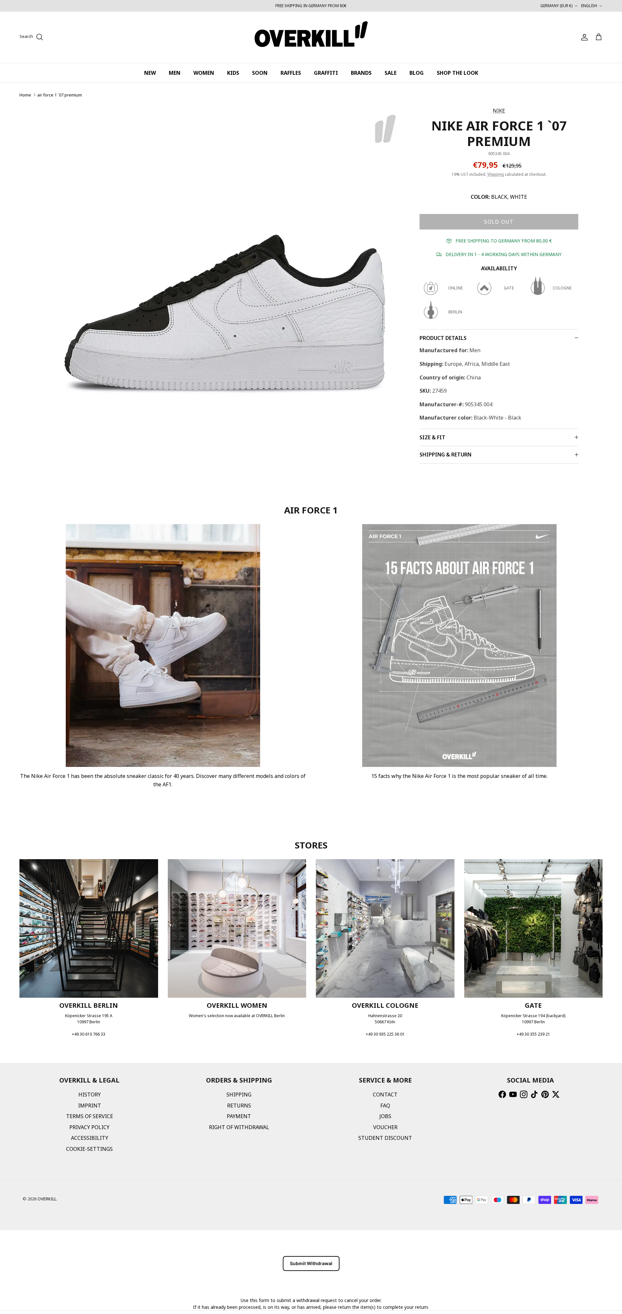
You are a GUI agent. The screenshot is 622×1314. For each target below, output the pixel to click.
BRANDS (361, 72)
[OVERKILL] (311, 37)
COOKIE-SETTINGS (89, 1148)
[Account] (583, 37)
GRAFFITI (326, 72)
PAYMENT (239, 1116)
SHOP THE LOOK (457, 72)
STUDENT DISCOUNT (385, 1137)
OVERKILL (47, 1199)
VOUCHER (385, 1127)
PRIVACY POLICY (89, 1127)
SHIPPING (238, 1094)
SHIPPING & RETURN (445, 454)
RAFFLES (291, 72)
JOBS (385, 1116)
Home (25, 95)
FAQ (385, 1105)
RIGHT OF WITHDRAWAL (239, 1127)
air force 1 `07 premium (59, 95)
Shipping (495, 174)
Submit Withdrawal (311, 1263)
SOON (260, 72)
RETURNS (239, 1105)
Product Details (443, 338)
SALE (391, 72)
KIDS (233, 72)
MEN (174, 72)
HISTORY (89, 1094)
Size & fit (432, 437)
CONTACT (385, 1094)
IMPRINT (89, 1105)
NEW (150, 72)
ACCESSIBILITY (89, 1137)
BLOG (416, 72)
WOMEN (203, 72)
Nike (499, 110)
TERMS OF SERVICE (89, 1116)
